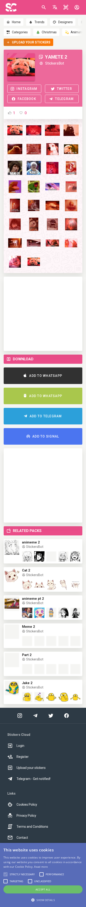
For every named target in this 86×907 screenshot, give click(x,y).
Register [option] (23, 757)
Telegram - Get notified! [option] (33, 779)
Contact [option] (22, 837)
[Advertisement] (43, 314)
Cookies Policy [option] (27, 804)
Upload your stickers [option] (31, 768)
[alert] (43, 875)
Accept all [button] (43, 889)
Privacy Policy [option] (26, 815)
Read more (41, 866)
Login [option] (20, 746)
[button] (54, 7)
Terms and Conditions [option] (32, 826)
